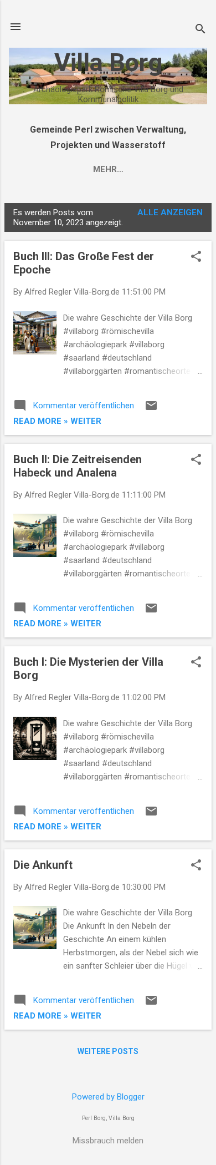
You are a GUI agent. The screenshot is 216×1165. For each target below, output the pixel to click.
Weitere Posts (108, 1051)
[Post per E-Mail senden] (151, 409)
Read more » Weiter (57, 421)
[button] (196, 257)
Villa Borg (108, 62)
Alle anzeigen (170, 212)
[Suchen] (200, 30)
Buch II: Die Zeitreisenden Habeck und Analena (77, 466)
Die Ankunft (43, 865)
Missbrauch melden (108, 1141)
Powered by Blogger (108, 1097)
